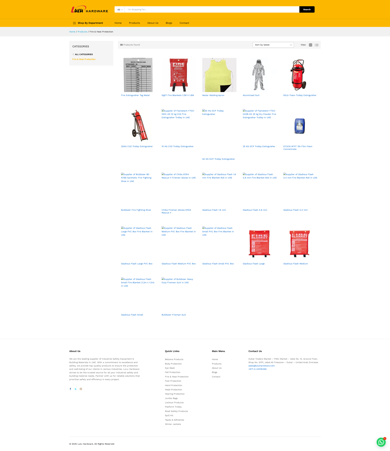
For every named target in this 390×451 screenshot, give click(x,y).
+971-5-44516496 (257, 369)
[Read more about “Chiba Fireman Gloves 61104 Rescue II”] (175, 204)
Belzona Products (174, 359)
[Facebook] (70, 389)
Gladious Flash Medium (295, 263)
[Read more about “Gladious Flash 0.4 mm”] (297, 204)
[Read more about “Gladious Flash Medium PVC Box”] (175, 258)
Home (118, 23)
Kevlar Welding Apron (213, 95)
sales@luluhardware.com (261, 365)
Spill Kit (169, 415)
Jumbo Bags (171, 398)
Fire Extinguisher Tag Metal (135, 95)
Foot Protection (173, 381)
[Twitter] (75, 389)
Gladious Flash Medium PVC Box (179, 263)
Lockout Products (174, 402)
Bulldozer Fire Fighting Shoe (136, 210)
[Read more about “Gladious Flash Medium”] (297, 258)
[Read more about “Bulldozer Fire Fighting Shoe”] (134, 204)
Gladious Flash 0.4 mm (295, 210)
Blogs (169, 23)
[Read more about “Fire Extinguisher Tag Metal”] (134, 90)
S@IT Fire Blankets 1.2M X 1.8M (178, 95)
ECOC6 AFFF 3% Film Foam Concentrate (297, 147)
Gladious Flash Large (254, 263)
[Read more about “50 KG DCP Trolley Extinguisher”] (215, 154)
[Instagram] (81, 389)
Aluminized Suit (251, 95)
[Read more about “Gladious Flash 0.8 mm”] (256, 204)
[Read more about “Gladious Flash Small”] (134, 309)
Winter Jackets (173, 424)
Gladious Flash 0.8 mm (255, 210)
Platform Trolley (173, 407)
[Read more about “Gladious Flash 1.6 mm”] (215, 204)
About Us (152, 23)
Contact (184, 23)
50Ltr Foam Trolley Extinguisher (299, 95)
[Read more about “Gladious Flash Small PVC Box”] (215, 258)
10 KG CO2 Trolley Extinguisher (178, 146)
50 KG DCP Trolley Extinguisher (218, 159)
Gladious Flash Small (132, 314)
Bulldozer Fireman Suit (174, 314)
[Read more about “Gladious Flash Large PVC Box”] (134, 258)
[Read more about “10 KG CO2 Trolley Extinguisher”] (175, 141)
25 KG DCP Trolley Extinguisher (259, 146)
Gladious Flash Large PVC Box (136, 263)
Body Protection (173, 363)
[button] (381, 442)
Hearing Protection (175, 394)
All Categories (84, 54)
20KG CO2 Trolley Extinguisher (137, 146)
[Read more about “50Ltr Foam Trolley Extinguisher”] (297, 90)
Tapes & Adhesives (174, 420)
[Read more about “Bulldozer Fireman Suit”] (175, 309)
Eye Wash (170, 368)
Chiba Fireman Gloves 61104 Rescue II (176, 211)
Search (307, 9)
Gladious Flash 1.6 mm (214, 210)
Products (134, 23)
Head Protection (173, 389)
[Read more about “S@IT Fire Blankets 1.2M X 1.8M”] (175, 90)
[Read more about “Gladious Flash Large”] (256, 258)
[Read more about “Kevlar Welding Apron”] (215, 90)
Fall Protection (172, 372)
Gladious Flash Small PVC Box (218, 263)
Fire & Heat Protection (84, 59)
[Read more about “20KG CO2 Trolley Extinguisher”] (134, 141)
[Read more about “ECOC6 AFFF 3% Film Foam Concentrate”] (297, 141)
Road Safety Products (176, 411)
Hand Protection (173, 385)
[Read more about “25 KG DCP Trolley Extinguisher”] (256, 141)
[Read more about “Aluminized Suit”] (256, 90)
